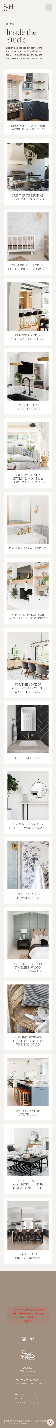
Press (33, 1398)
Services (20, 1402)
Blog (12, 24)
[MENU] (48, 7)
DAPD (25, 1424)
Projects (20, 1394)
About (18, 1398)
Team (33, 1394)
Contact (35, 1402)
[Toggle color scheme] (50, 1422)
